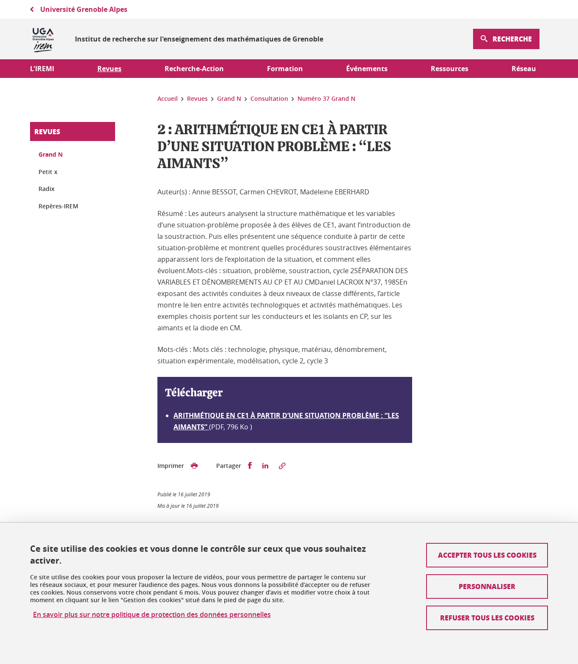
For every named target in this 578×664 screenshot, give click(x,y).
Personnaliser (487, 586)
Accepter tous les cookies (487, 555)
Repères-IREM (58, 206)
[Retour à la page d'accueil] (43, 39)
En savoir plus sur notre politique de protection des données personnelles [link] (152, 615)
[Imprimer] (194, 466)
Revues (47, 131)
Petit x (48, 172)
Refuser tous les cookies (487, 617)
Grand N (51, 154)
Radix (47, 189)
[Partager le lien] (282, 466)
